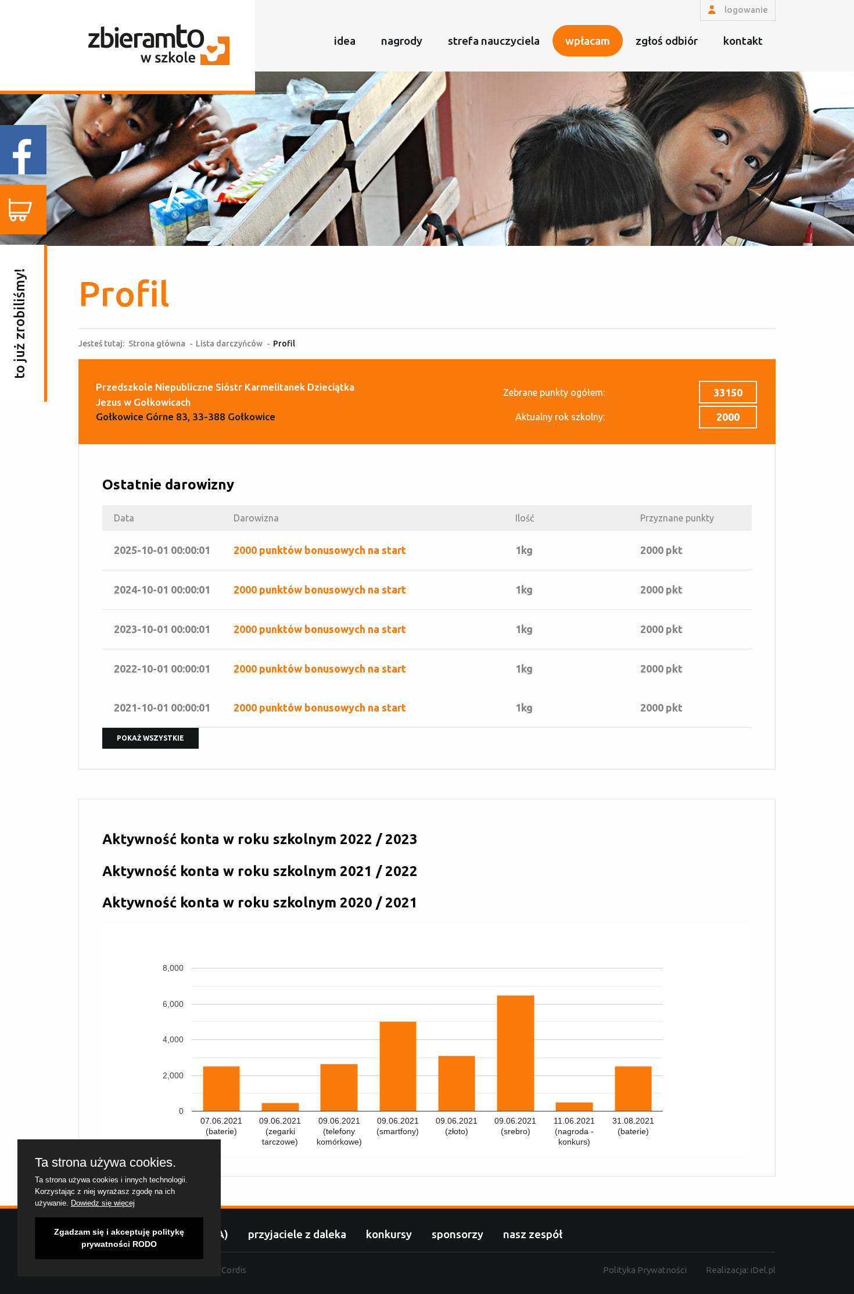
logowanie (745, 10)
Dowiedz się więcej (103, 1203)
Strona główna (156, 343)
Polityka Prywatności (645, 1270)
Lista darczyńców (229, 343)
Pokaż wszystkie (150, 738)
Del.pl (763, 1270)
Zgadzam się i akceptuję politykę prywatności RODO (119, 1238)
